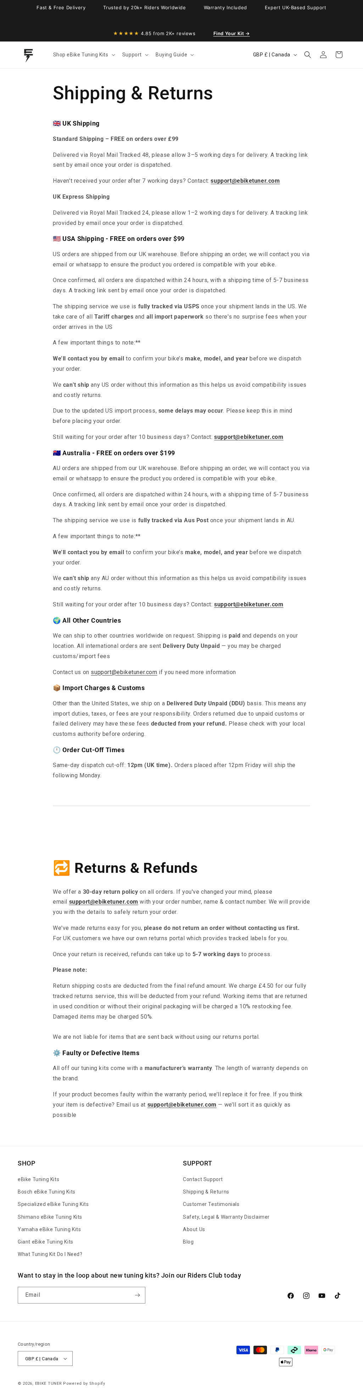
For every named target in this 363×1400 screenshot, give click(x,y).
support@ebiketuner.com (124, 672)
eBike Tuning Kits (38, 1179)
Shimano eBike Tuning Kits (50, 1217)
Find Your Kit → (231, 33)
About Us (194, 1229)
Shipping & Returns (206, 1192)
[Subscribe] (137, 1295)
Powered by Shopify (84, 1383)
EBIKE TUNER (48, 1383)
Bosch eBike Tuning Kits (47, 1192)
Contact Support (203, 1179)
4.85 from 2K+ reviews (154, 33)
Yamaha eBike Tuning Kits (49, 1229)
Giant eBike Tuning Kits (45, 1242)
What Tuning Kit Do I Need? (50, 1254)
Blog (188, 1242)
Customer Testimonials (211, 1204)
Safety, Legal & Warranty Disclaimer (226, 1217)
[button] (83, 54)
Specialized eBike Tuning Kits (53, 1204)
